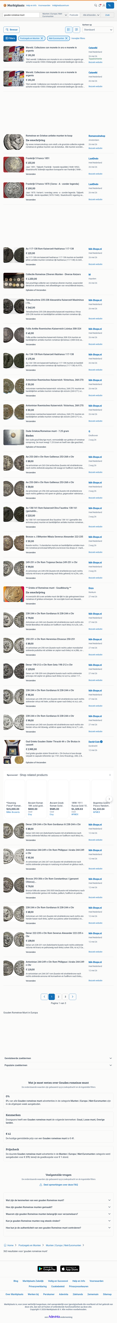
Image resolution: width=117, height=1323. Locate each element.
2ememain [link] (92, 1294)
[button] (100, 5)
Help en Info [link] (78, 1281)
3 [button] (65, 996)
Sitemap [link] (107, 1294)
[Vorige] (44, 997)
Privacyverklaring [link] (38, 1286)
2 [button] (58, 996)
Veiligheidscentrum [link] (60, 5)
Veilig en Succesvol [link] (58, 1281)
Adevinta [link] (63, 1294)
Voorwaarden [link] (44, 5)
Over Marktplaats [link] (14, 1294)
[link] (13, 5)
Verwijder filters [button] (78, 38)
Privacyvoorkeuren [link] (78, 1286)
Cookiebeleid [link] (57, 1286)
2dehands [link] (78, 1294)
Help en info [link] (31, 5)
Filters (12, 38)
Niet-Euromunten (56, 38)
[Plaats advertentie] (110, 5)
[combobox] (21, 14)
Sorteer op (87, 25)
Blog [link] (16, 1281)
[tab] (68, 30)
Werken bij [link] (33, 1294)
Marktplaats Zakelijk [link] (33, 1281)
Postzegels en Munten (30, 38)
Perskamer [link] (49, 1294)
